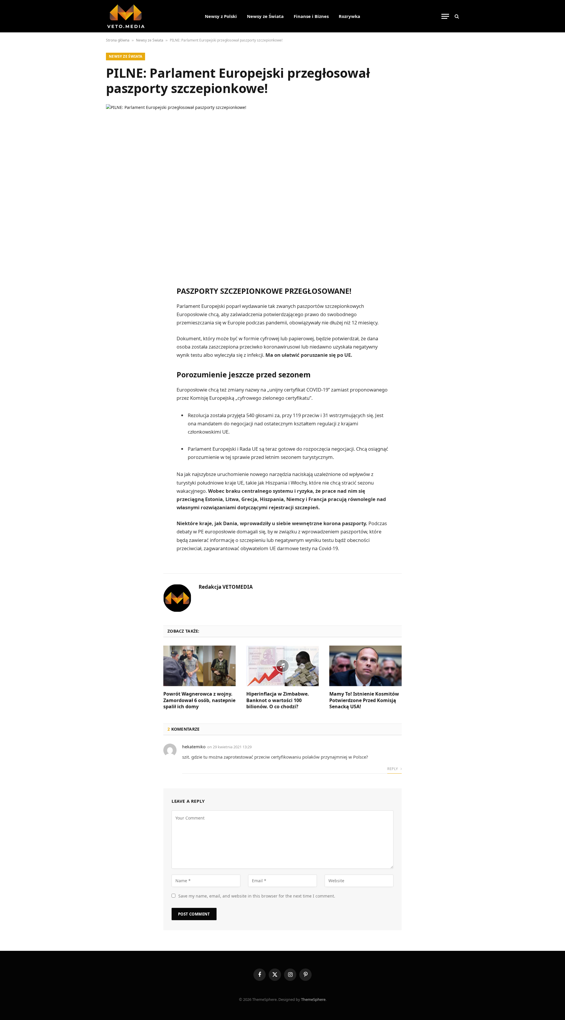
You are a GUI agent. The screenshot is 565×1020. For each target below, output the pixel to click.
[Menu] (445, 16)
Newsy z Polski (221, 16)
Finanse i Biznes (311, 16)
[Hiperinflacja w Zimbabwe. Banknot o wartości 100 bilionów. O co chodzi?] (282, 666)
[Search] (456, 16)
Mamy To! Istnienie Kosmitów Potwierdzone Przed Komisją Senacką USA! (364, 700)
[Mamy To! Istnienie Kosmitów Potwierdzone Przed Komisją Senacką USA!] (365, 666)
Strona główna (117, 40)
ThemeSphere (313, 999)
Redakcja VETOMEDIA (226, 587)
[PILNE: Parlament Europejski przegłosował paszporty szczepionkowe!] (282, 188)
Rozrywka (349, 16)
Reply (393, 768)
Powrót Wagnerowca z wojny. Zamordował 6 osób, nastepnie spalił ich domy (199, 700)
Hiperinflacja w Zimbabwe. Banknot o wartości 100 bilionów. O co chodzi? (277, 700)
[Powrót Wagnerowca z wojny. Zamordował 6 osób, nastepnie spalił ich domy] (199, 666)
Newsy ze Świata (265, 16)
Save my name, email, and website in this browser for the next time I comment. (256, 896)
